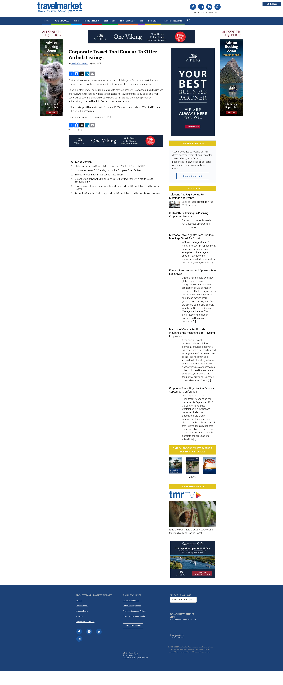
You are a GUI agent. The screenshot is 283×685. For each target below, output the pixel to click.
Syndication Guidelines (85, 622)
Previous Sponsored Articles (134, 611)
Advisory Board (82, 611)
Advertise (79, 616)
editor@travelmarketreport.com (183, 619)
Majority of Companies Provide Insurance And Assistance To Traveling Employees (192, 333)
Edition (273, 4)
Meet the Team (82, 606)
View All (192, 477)
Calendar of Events (131, 600)
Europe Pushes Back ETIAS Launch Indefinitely (99, 174)
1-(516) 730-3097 (177, 637)
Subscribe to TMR (192, 176)
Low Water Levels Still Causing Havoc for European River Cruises (108, 170)
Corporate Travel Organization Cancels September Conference (191, 390)
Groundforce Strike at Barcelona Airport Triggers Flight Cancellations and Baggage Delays (117, 187)
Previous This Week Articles (134, 616)
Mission (79, 600)
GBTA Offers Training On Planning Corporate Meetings (188, 215)
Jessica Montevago (79, 63)
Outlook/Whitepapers (132, 606)
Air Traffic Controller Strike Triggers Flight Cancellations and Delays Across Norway (117, 193)
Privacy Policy (185, 652)
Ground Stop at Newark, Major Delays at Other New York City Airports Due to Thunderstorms (114, 180)
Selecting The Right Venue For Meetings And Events (186, 196)
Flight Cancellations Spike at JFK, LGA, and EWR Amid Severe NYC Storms (113, 166)
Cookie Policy (173, 652)
